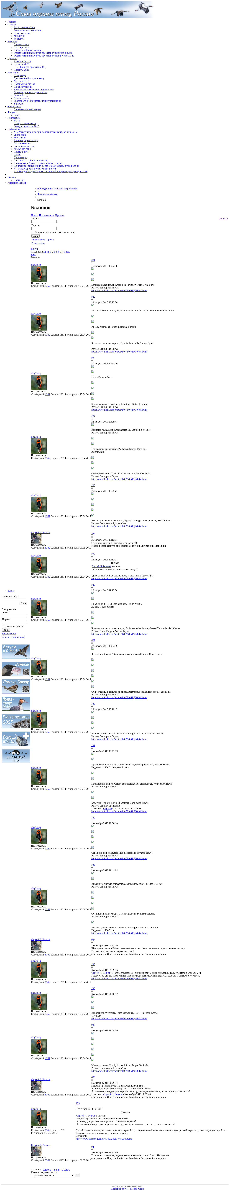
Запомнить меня (14, 626)
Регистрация (9, 633)
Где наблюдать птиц (24, 146)
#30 (93, 703)
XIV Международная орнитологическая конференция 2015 (45, 132)
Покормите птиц (23, 86)
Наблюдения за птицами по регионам (57, 188)
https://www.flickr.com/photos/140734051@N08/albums (119, 290)
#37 (93, 1024)
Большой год (21, 95)
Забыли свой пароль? (13, 637)
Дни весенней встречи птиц (29, 78)
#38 (93, 1077)
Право (17, 154)
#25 (93, 485)
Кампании (13, 72)
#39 (78, 1103)
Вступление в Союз (24, 27)
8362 (47, 547)
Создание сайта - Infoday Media (127, 1188)
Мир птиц (19, 36)
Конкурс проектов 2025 (32, 67)
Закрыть (223, 218)
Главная (12, 21)
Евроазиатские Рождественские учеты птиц (37, 101)
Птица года (20, 75)
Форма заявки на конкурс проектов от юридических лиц (44, 55)
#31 (93, 745)
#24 (93, 416)
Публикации (20, 157)
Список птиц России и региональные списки (38, 163)
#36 (93, 988)
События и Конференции (27, 50)
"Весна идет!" (21, 81)
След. (67, 251)
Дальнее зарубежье (47, 194)
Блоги (17, 115)
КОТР (17, 120)
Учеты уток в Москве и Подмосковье (34, 89)
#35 (93, 964)
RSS (33, 254)
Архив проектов (22, 61)
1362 (47, 286)
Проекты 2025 (21, 64)
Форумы (12, 112)
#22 (93, 296)
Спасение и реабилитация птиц (31, 160)
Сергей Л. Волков (40, 532)
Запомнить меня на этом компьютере (55, 232)
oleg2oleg (36, 264)
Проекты (12, 58)
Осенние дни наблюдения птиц (30, 92)
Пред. (46, 251)
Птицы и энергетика (25, 123)
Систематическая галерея (27, 109)
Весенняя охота (22, 143)
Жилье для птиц (22, 149)
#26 (93, 534)
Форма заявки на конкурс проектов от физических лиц (43, 52)
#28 (93, 584)
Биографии (20, 137)
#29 (93, 640)
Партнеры (19, 180)
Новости (12, 41)
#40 (93, 1147)
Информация (14, 129)
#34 (93, 940)
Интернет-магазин (17, 182)
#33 (93, 864)
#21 (93, 260)
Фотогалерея (14, 106)
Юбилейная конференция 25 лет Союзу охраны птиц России (46, 165)
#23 (93, 358)
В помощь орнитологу (26, 140)
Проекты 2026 (21, 69)
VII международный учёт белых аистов (35, 168)
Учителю (18, 103)
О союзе (12, 24)
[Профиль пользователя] (39, 281)
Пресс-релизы (21, 47)
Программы (14, 117)
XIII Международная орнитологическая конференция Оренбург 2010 (50, 171)
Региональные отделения (27, 30)
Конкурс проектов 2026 (26, 126)
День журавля (21, 98)
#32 (93, 817)
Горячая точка (21, 44)
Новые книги (21, 151)
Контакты (19, 38)
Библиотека (20, 134)
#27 (93, 554)
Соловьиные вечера (24, 84)
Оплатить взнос (22, 33)
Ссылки (12, 177)
